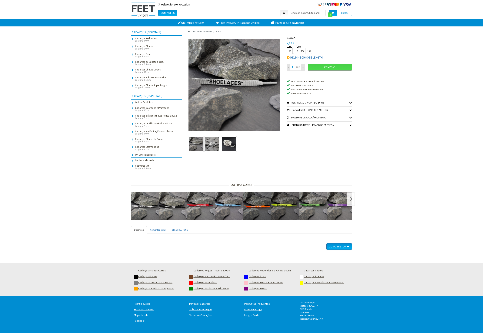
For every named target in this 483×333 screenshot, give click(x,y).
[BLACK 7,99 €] (145, 206)
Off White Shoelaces (202, 31)
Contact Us (168, 13)
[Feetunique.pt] (143, 9)
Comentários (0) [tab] (158, 229)
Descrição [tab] (139, 229)
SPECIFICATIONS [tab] (180, 229)
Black (218, 31)
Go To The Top (338, 246)
